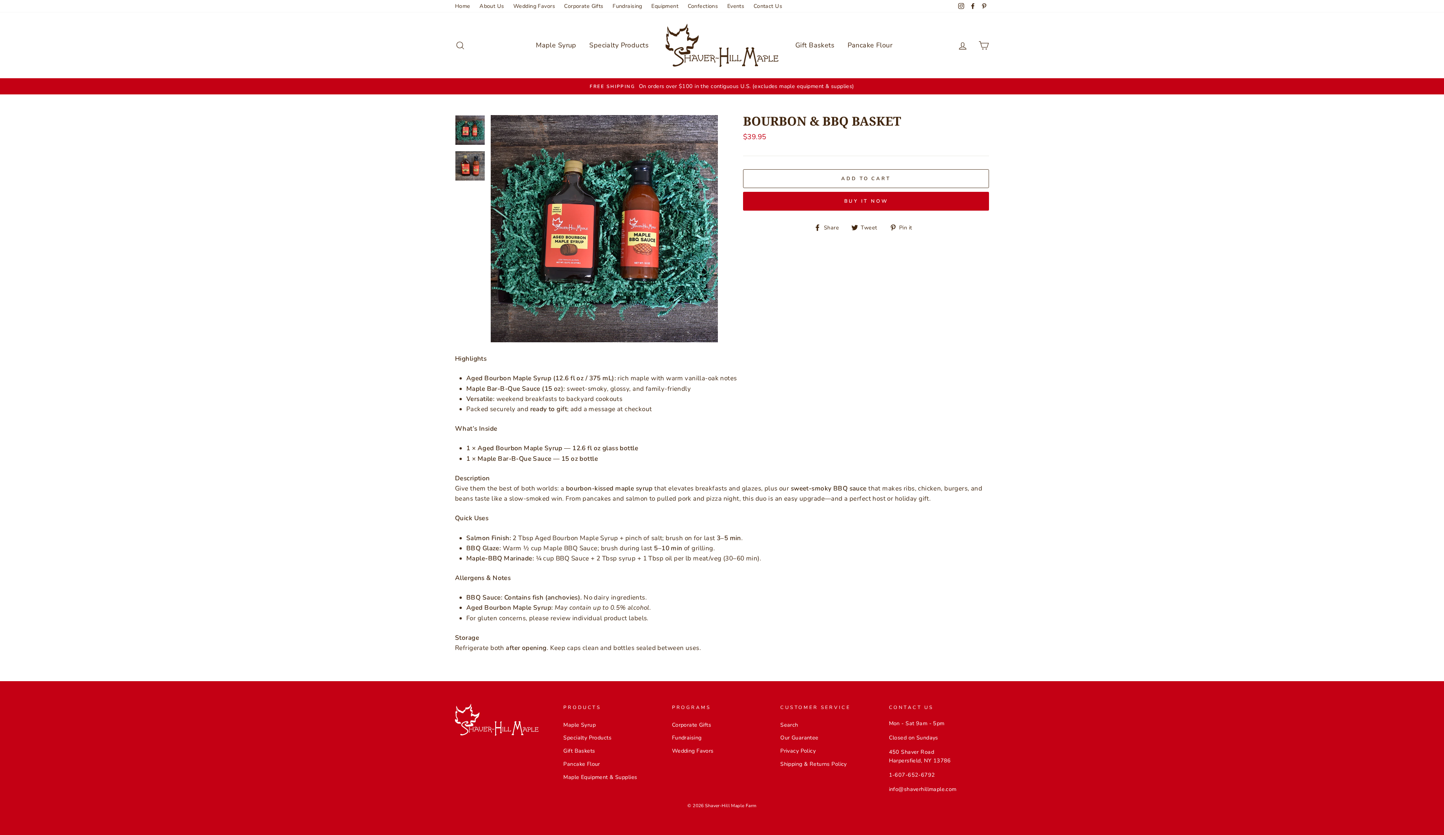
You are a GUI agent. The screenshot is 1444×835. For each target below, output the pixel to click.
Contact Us (768, 6)
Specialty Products (619, 45)
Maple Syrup (556, 45)
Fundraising (627, 6)
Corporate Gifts (583, 6)
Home (462, 6)
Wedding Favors (534, 6)
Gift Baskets (814, 45)
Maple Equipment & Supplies (600, 777)
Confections (703, 6)
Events (736, 6)
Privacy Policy (798, 751)
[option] (722, 86)
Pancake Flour (870, 45)
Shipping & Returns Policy (813, 764)
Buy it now (866, 201)
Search (789, 725)
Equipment (664, 6)
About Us (491, 6)
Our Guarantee (799, 737)
